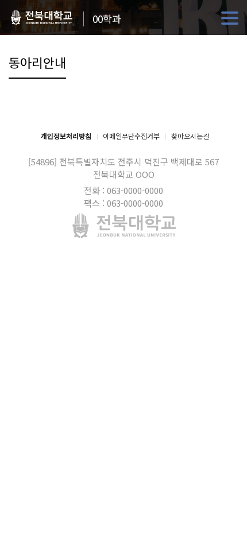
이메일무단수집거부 (131, 136)
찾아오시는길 (190, 136)
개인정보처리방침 (66, 136)
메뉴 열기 (229, 18)
